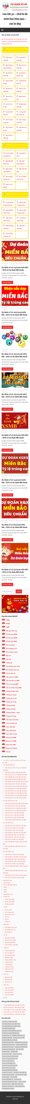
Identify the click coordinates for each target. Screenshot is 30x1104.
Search (19, 591)
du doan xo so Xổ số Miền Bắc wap (10, 1033)
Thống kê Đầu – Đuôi (13, 712)
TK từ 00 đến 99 (11, 723)
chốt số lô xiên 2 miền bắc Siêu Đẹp (14, 813)
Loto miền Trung (11, 734)
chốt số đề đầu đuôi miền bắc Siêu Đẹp (15, 777)
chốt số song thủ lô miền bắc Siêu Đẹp (15, 806)
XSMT (8, 627)
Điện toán (6, 924)
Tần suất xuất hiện (12, 720)
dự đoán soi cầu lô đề (18, 1037)
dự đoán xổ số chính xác (8, 1044)
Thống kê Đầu (10, 705)
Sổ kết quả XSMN (11, 638)
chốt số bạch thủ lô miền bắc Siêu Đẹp (15, 784)
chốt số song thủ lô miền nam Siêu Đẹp (15, 825)
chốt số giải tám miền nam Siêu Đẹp (15, 837)
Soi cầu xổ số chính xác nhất (9, 1081)
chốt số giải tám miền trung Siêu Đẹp (15, 861)
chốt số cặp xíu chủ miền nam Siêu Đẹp (15, 832)
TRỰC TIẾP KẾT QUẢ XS (10, 885)
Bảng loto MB (8, 977)
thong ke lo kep (22, 1081)
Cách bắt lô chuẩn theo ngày (9, 1021)
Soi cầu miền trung (8, 851)
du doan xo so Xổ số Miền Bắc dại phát (11, 1030)
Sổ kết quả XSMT (11, 641)
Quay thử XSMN (11, 741)
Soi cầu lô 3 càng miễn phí (20, 1072)
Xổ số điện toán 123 (12, 670)
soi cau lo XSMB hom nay (8, 1061)
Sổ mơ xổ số (6, 883)
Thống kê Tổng (11, 716)
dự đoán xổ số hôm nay (8, 1047)
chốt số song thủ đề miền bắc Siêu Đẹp (15, 819)
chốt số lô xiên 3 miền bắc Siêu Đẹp (14, 815)
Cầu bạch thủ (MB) (12, 677)
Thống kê (9, 663)
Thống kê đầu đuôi (12, 691)
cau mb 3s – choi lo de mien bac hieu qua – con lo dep (15, 18)
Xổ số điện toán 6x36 (13, 666)
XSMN (8, 623)
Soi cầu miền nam (8, 822)
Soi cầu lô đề (13, 1077)
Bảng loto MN (8, 979)
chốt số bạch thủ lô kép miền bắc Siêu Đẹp (16, 781)
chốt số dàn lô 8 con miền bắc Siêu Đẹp (15, 810)
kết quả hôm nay (8, 894)
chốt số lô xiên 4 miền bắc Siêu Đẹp (14, 817)
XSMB (8, 620)
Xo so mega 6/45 (9, 912)
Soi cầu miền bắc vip (9, 765)
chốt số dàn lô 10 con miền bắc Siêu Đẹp (16, 774)
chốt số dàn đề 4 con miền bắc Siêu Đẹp (16, 788)
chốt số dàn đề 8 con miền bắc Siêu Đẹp (16, 793)
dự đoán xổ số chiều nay (21, 1042)
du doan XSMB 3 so (6, 1035)
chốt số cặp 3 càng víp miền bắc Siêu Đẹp (16, 786)
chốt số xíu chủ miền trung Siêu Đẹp (14, 877)
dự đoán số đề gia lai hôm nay (9, 1040)
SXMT (5, 892)
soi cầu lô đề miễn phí (7, 1079)
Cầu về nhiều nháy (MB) (13, 688)
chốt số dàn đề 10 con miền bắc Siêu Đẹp (16, 795)
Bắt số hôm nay (7, 880)
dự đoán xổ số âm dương (8, 1049)
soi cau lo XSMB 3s (17, 1054)
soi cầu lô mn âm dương (8, 1074)
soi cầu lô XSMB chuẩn (21, 1074)
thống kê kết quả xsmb (17, 1084)
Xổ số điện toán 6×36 (11, 927)
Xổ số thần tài (10, 673)
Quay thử (6, 985)
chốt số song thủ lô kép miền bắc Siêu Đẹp (16, 803)
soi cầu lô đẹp (5, 1077)
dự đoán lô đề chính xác (18, 1035)
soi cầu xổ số (17, 1079)
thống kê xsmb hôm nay (8, 1086)
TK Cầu (5, 935)
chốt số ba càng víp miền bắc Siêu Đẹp (15, 772)
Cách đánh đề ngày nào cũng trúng (11, 1026)
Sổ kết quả (6, 896)
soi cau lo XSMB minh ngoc (8, 1063)
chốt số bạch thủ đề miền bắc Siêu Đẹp (15, 779)
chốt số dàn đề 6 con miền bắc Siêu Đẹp (16, 791)
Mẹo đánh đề (14, 1051)
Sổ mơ (8, 752)
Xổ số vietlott (10, 645)
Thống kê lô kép (11, 702)
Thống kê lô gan (11, 695)
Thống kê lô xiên (11, 698)
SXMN (5, 889)
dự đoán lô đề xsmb (7, 1037)
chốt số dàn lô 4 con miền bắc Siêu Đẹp (15, 797)
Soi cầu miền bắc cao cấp (10, 800)
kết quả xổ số (19, 1049)
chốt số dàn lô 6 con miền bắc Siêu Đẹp (15, 808)
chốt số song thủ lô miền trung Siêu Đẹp (16, 875)
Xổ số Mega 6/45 (11, 648)
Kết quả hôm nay (11, 631)
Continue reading (7, 282)
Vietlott (5, 907)
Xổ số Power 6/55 (12, 652)
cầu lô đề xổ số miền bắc (8, 1028)
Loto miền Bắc (10, 727)
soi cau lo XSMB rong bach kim (9, 1065)
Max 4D (8, 659)
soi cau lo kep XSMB (7, 1054)
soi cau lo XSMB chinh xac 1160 (9, 1058)
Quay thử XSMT (11, 745)
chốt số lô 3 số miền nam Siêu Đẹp (14, 839)
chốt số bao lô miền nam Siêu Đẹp (14, 830)
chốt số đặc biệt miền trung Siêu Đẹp (15, 859)
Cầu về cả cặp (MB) (12, 684)
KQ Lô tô (5, 974)
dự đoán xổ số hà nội (21, 1044)
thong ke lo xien (6, 1084)
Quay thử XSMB (11, 737)
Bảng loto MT (8, 982)
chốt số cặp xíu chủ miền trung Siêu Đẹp (16, 857)
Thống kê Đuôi (11, 709)
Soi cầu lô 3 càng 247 (7, 1072)
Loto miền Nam (11, 730)
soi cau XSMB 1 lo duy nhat (8, 1067)
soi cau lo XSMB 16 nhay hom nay (10, 1056)
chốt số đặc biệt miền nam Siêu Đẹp (14, 835)
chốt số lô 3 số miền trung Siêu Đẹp (14, 863)
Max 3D (8, 656)
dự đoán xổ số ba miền (8, 1042)
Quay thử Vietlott (11, 748)
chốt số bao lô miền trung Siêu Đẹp (14, 854)
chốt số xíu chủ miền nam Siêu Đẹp (14, 828)
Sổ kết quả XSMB (11, 634)
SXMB (5, 887)
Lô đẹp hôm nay (6, 1051)
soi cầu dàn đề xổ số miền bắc (9, 1070)
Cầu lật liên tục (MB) (12, 680)
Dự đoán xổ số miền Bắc (21, 1047)
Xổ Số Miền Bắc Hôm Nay (8, 1088)
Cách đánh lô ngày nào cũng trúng (11, 1024)
